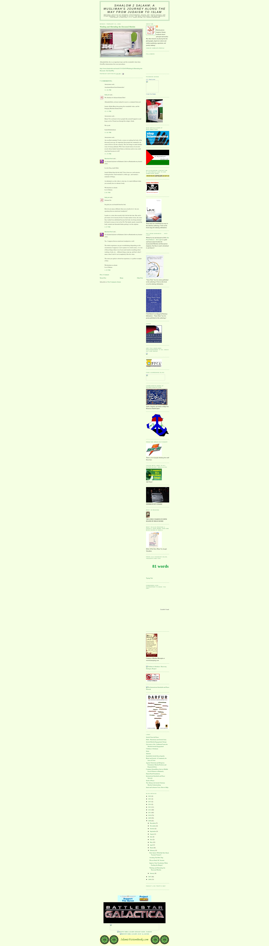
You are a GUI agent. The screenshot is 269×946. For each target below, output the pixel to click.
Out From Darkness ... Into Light (157, 239)
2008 (150, 821)
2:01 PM (107, 192)
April (151, 845)
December (153, 823)
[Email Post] (123, 73)
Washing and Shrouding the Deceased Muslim (157, 869)
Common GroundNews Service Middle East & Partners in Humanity (157, 770)
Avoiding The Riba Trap (156, 857)
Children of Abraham (152, 749)
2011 (150, 812)
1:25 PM (107, 270)
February (152, 850)
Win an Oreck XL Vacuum (156, 860)
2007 (150, 877)
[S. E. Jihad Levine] (152, 92)
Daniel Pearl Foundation (153, 774)
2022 (150, 796)
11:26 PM (108, 90)
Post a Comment (104, 275)
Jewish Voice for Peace (152, 737)
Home (121, 278)
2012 (150, 810)
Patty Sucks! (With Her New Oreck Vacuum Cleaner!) (159, 854)
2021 (150, 799)
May (151, 842)
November (153, 826)
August (152, 834)
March (152, 848)
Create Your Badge (151, 94)
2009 (150, 818)
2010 (150, 815)
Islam (147, 751)
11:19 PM (108, 154)
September (153, 831)
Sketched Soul (109, 158)
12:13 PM (108, 111)
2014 (150, 804)
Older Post (140, 278)
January (152, 873)
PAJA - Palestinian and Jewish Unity (156, 740)
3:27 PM (107, 227)
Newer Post (103, 278)
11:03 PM (108, 132)
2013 (150, 807)
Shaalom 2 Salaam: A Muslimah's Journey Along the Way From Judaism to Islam (135, 9)
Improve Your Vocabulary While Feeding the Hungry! (158, 864)
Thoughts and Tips (153, 558)
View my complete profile (155, 48)
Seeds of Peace (150, 780)
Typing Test (149, 578)
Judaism (148, 753)
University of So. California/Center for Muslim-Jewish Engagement (157, 745)
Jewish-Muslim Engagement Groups (156, 742)
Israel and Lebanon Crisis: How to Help (157, 787)
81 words (160, 566)
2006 (150, 879)
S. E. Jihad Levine (150, 79)
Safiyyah (107, 95)
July (151, 837)
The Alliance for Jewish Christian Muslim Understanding (155, 784)
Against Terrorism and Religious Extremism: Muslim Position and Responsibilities (156, 765)
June (151, 839)
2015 (150, 802)
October (152, 829)
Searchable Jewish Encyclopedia (155, 756)
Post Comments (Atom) (114, 282)
